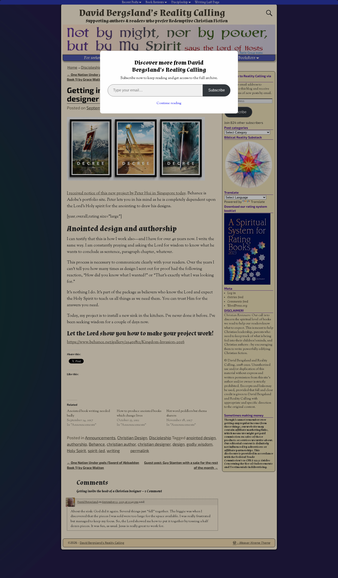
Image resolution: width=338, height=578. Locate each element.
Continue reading (169, 103)
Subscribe (216, 90)
